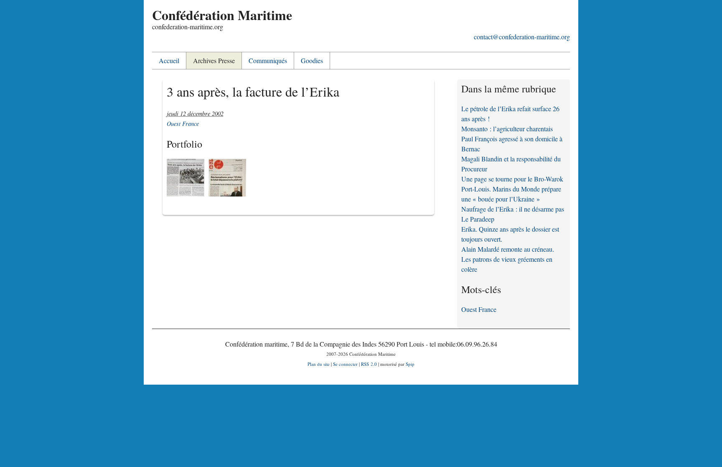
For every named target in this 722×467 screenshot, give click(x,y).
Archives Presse (214, 60)
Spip (410, 364)
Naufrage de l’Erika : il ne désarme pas (512, 208)
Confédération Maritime (222, 15)
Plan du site (319, 364)
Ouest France (183, 124)
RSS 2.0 (369, 364)
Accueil (169, 60)
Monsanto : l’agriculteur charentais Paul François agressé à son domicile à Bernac (511, 138)
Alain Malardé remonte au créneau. (507, 249)
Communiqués (268, 60)
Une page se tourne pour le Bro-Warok (512, 178)
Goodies (312, 60)
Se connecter (345, 364)
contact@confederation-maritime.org (522, 36)
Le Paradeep (477, 218)
